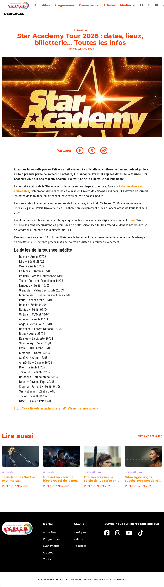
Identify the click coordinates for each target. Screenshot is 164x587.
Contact (48, 559)
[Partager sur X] (91, 150)
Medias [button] (125, 5)
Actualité (80, 30)
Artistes (109, 5)
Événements (88, 5)
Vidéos (78, 539)
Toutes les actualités (149, 436)
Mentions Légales (81, 579)
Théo (20, 225)
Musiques (80, 532)
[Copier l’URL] (103, 150)
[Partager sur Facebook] (79, 150)
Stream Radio (118, 579)
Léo (132, 220)
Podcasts (80, 545)
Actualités (42, 5)
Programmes (64, 5)
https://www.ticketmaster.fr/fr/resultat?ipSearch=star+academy (56, 408)
